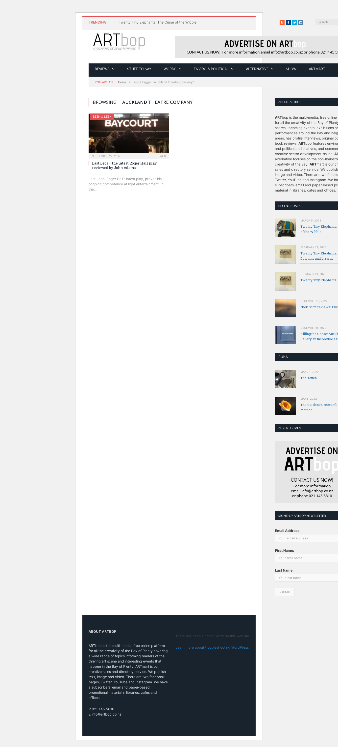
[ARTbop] (119, 41)
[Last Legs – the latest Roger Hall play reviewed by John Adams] (129, 134)
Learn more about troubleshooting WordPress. (212, 647)
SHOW (291, 69)
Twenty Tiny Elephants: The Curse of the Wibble (157, 22)
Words (170, 69)
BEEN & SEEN (102, 116)
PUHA (283, 356)
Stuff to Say (139, 69)
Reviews (102, 69)
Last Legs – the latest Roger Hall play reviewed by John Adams (124, 165)
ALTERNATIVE (257, 69)
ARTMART (317, 69)
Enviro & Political (211, 69)
